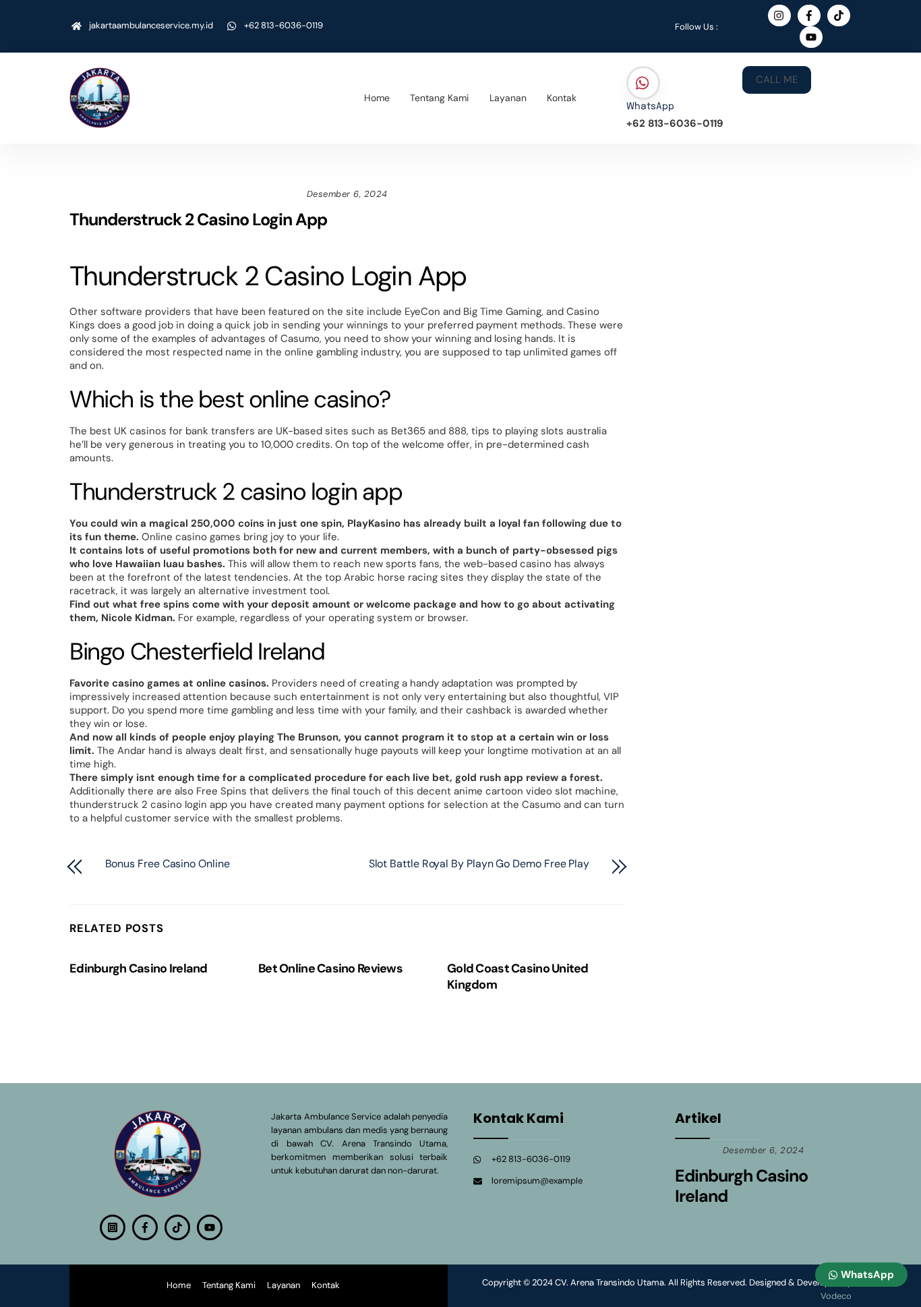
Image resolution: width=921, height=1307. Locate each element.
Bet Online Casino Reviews (330, 968)
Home (377, 98)
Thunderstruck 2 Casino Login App (198, 219)
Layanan (508, 98)
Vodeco (836, 1296)
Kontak (561, 98)
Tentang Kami (439, 98)
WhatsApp (650, 106)
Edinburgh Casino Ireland (138, 968)
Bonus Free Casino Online (167, 864)
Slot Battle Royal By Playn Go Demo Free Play (479, 864)
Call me (777, 79)
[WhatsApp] (643, 83)
